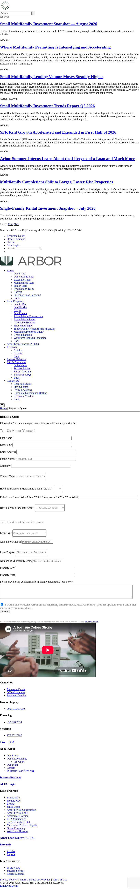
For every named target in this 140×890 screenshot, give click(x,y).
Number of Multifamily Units (16, 560)
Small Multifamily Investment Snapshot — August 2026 (48, 24)
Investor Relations (16, 359)
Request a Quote (16, 235)
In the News (20, 365)
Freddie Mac (20, 307)
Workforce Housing (17, 831)
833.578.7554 (14, 722)
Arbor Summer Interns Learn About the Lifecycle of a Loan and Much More (67, 158)
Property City (7, 567)
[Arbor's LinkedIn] (3, 742)
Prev (10, 224)
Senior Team (20, 285)
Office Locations (16, 239)
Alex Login (13, 245)
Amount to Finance (11, 541)
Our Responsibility (24, 276)
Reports (18, 353)
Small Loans (20, 313)
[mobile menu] (2, 405)
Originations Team (24, 288)
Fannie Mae (20, 304)
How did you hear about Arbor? (17, 507)
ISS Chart (19, 761)
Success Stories (22, 368)
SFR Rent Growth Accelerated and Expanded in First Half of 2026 (58, 132)
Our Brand (19, 273)
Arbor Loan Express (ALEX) (23, 343)
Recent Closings (22, 371)
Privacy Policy (91, 621)
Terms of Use (59, 879)
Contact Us (13, 380)
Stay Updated (21, 386)
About (10, 270)
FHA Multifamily (23, 325)
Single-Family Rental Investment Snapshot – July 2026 (47, 208)
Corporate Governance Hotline (30, 392)
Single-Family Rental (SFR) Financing (34, 328)
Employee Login (9, 885)
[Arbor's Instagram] (10, 742)
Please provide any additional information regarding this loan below (36, 581)
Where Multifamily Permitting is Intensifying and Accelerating (55, 47)
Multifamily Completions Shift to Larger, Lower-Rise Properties (56, 182)
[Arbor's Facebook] (1, 742)
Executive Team (22, 279)
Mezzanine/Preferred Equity (29, 331)
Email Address (8, 451)
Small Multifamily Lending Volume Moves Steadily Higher (51, 76)
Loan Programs (15, 301)
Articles (18, 350)
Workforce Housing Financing (30, 337)
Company (5, 465)
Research (12, 347)
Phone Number (8, 458)
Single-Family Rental (18, 822)
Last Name (6, 444)
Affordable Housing (24, 322)
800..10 (16, 708)
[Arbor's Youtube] (13, 742)
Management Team (24, 282)
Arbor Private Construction (28, 316)
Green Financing (23, 334)
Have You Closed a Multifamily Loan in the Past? (26, 488)
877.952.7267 (14, 735)
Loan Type (6, 533)
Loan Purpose (7, 552)
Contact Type (7, 476)
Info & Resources (16, 362)
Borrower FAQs (22, 374)
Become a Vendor (23, 396)
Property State (7, 574)
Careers (11, 242)
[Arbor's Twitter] (7, 742)
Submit (4, 611)
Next (16, 224)
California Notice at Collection (34, 879)
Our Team (12, 764)
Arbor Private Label (24, 319)
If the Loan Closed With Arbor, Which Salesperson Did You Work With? (39, 497)
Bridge (17, 310)
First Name (6, 437)
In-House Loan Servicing (27, 294)
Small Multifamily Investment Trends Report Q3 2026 (47, 106)
